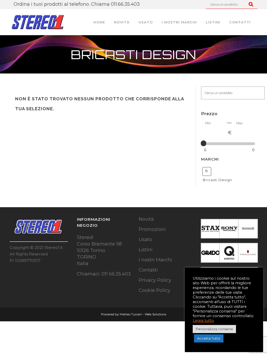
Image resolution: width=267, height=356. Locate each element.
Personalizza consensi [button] (214, 329)
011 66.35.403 (116, 274)
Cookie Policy (154, 290)
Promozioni (152, 229)
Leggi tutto (203, 320)
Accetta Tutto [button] (208, 338)
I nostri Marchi (155, 260)
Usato (145, 239)
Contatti (148, 270)
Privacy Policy (155, 280)
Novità (146, 219)
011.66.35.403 (125, 4)
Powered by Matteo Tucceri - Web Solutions (133, 314)
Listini (146, 250)
